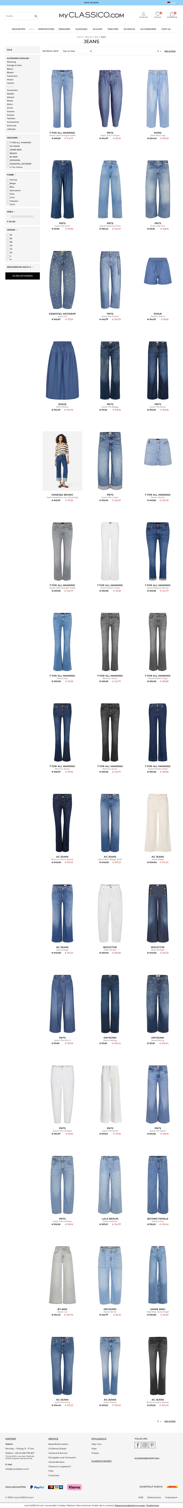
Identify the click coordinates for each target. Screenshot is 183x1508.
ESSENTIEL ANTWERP (20, 164)
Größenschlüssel (57, 1448)
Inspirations (46, 29)
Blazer (10, 69)
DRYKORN (14, 160)
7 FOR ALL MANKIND (20, 142)
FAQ (50, 1471)
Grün (12, 197)
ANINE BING (15, 149)
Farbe (10, 174)
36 (10, 238)
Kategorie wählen (18, 58)
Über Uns (96, 1444)
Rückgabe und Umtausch (62, 1457)
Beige (12, 183)
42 (10, 249)
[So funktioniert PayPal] (39, 1487)
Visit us (165, 29)
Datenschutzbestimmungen (130, 1505)
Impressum (171, 1497)
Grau (11, 194)
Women (88, 37)
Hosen (10, 79)
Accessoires (148, 29)
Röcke (10, 100)
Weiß (12, 204)
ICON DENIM (16, 167)
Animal (13, 179)
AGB (140, 1497)
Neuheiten (18, 29)
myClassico (99, 1438)
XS (10, 252)
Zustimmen (152, 1505)
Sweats (10, 111)
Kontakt (10, 1438)
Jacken (10, 83)
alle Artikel (169, 51)
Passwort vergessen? (59, 1466)
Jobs (94, 1448)
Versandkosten (56, 1462)
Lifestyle (11, 129)
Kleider (10, 93)
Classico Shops (102, 1461)
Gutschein (53, 1475)
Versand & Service (57, 1453)
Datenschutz (154, 1497)
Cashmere (12, 76)
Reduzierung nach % (19, 267)
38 (10, 242)
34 (10, 235)
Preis (10, 211)
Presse (95, 1453)
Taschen (113, 29)
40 (10, 245)
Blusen (10, 72)
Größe (11, 230)
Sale (31, 29)
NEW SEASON (91, 2)
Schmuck (129, 29)
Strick (10, 108)
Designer (64, 29)
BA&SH (13, 153)
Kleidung (81, 29)
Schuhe (97, 29)
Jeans (10, 86)
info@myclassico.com (17, 1469)
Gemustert (15, 190)
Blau (11, 187)
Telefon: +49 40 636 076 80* (19, 1453)
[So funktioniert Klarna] (76, 1487)
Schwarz (13, 201)
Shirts (10, 104)
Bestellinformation (58, 1444)
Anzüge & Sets (14, 65)
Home (79, 37)
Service (53, 1438)
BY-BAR (13, 157)
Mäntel (10, 97)
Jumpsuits (12, 90)
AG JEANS (14, 146)
